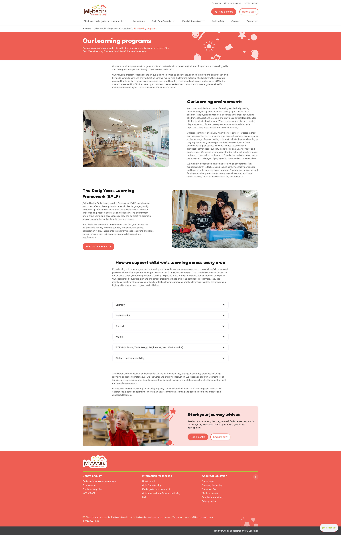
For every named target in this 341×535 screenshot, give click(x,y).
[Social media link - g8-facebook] (255, 477)
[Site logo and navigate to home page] (121, 10)
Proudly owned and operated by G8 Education (235, 530)
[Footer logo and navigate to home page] (95, 461)
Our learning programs (145, 28)
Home (88, 28)
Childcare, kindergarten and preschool (112, 28)
